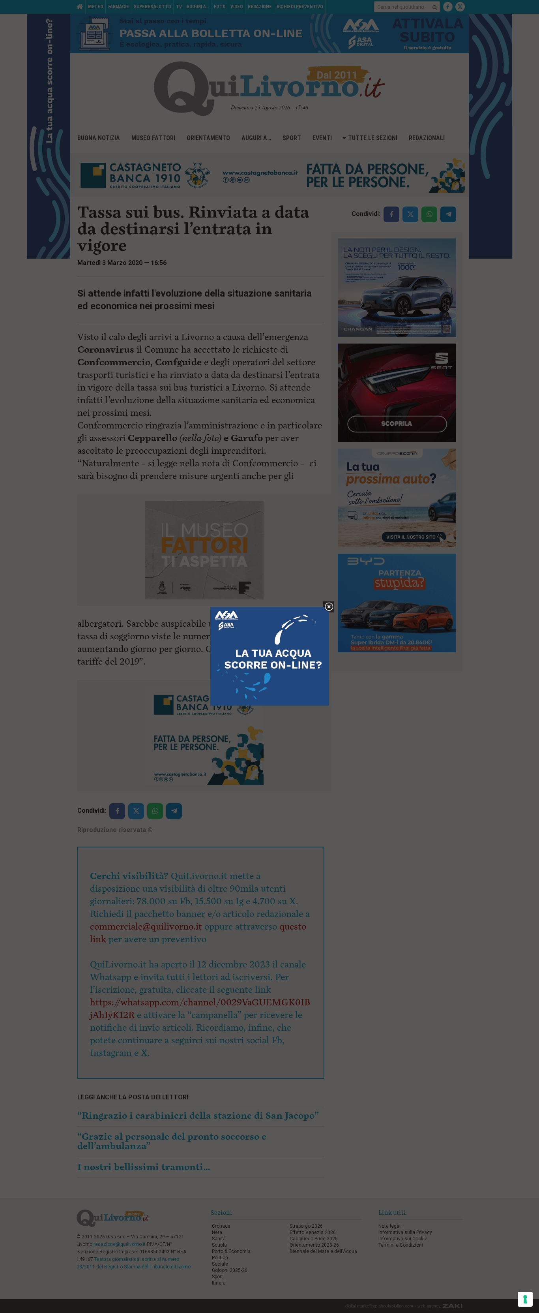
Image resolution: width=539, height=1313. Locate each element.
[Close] (329, 607)
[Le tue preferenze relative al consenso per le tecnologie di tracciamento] (525, 1299)
